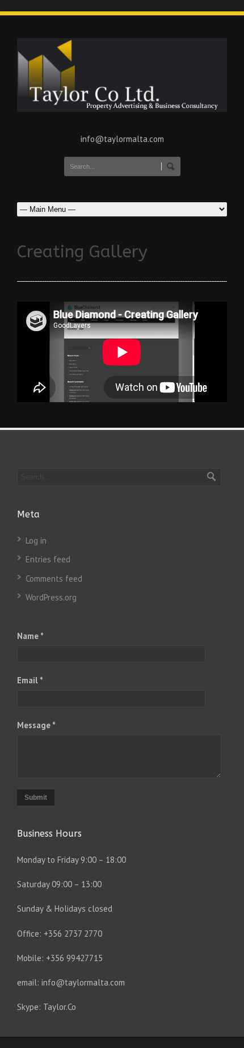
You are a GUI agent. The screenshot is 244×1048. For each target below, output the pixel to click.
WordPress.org (51, 597)
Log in (36, 540)
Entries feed (48, 559)
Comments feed (54, 578)
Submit (35, 797)
